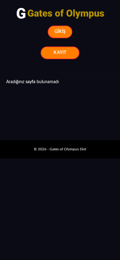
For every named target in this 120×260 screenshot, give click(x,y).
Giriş (60, 32)
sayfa (30, 82)
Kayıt (60, 53)
